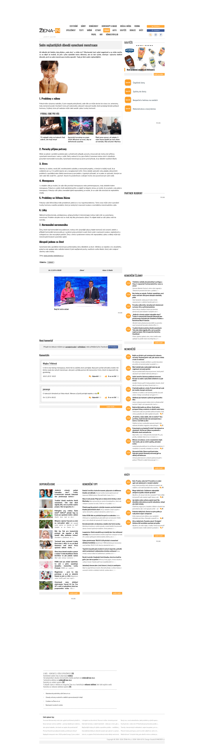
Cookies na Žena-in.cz (53, 701)
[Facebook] (161, 35)
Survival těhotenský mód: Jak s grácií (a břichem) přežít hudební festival (62, 720)
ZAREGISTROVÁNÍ (70, 346)
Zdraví (106, 30)
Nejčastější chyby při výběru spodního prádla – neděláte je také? (101, 727)
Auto (115, 30)
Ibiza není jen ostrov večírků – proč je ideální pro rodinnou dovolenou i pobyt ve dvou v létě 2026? (62, 724)
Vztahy (98, 30)
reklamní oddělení (90, 684)
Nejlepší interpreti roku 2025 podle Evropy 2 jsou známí (61, 734)
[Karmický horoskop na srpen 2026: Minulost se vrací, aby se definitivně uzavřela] (81, 126)
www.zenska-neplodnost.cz (54, 255)
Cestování (74, 26)
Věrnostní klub (112, 34)
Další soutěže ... (159, 74)
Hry (101, 34)
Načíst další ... (111, 407)
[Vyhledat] (150, 35)
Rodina (137, 26)
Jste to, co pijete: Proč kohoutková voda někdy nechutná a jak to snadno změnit (101, 734)
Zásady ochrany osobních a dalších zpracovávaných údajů (64, 697)
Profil (93, 34)
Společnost (71, 30)
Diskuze (133, 30)
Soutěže (123, 30)
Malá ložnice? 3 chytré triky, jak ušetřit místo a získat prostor (140, 734)
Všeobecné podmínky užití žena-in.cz (58, 693)
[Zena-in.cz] (51, 30)
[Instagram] (156, 35)
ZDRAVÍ (50, 262)
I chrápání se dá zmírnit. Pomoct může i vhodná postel (99, 720)
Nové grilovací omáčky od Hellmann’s (141, 69)
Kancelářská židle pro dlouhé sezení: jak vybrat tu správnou (101, 731)
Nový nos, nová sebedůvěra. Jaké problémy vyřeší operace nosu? (140, 720)
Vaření (89, 30)
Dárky (83, 26)
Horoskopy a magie (109, 26)
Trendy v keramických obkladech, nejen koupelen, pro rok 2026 (140, 727)
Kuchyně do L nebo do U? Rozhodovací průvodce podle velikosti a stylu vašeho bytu (140, 724)
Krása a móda (125, 26)
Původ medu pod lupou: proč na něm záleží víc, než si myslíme (140, 731)
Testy (81, 30)
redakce (70, 675)
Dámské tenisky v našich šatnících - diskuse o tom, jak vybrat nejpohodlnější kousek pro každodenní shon (101, 724)
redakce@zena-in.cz (88, 678)
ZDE (72, 673)
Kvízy (141, 30)
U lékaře (110, 270)
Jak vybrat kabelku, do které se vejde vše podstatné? (60, 727)
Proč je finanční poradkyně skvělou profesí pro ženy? (60, 731)
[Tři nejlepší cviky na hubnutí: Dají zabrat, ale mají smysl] (53, 126)
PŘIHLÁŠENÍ (81, 346)
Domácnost (93, 26)
